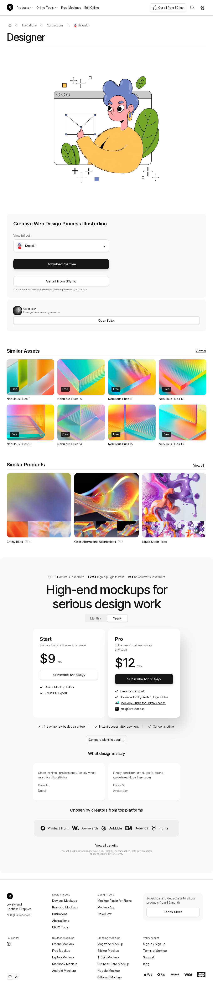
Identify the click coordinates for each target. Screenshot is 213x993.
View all (201, 351)
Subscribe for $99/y (69, 675)
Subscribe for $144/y (144, 679)
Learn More (173, 912)
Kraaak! (83, 25)
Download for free (61, 264)
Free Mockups (71, 7)
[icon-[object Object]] (192, 8)
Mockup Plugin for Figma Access (143, 703)
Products (23, 7)
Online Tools (45, 7)
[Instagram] (9, 944)
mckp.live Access (132, 709)
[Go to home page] (10, 25)
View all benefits (106, 845)
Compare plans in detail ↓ (106, 739)
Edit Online (91, 7)
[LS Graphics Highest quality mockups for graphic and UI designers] (10, 7)
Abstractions (55, 25)
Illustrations (29, 25)
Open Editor (106, 320)
